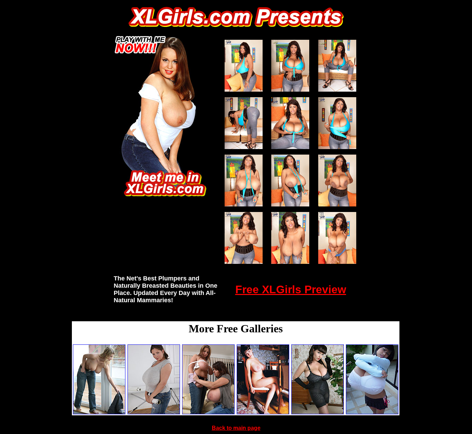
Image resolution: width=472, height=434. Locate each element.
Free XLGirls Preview (290, 289)
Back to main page (236, 428)
